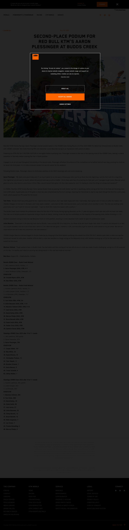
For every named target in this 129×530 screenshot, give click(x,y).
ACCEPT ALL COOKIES (65, 96)
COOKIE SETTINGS (65, 104)
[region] (65, 81)
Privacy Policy (63, 76)
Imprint (68, 76)
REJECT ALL (65, 88)
